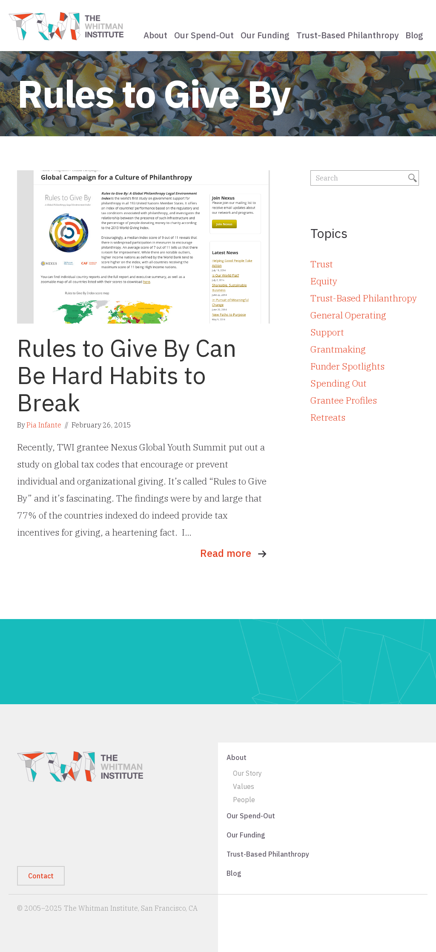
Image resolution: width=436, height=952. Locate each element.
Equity (323, 281)
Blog (414, 35)
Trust (321, 264)
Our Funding (265, 35)
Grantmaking (338, 349)
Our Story (247, 773)
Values (243, 787)
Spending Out (338, 383)
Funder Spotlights (347, 366)
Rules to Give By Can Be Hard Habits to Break (126, 375)
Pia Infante (43, 425)
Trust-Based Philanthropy (347, 35)
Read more (225, 553)
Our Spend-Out (204, 35)
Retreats (327, 417)
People (244, 800)
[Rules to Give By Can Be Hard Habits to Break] (143, 246)
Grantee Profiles (343, 400)
